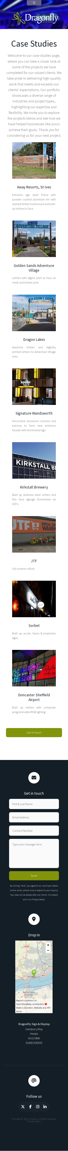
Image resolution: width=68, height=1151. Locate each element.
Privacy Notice (38, 899)
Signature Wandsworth (34, 371)
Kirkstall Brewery (34, 444)
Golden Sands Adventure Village (34, 223)
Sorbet (34, 583)
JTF (34, 518)
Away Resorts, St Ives (34, 144)
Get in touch (34, 732)
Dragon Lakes (34, 297)
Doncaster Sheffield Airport (34, 652)
